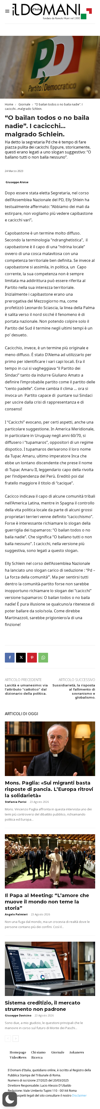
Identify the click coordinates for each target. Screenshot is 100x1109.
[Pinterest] (32, 658)
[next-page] (16, 1038)
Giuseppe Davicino (18, 1015)
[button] (9, 1099)
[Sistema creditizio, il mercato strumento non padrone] (50, 969)
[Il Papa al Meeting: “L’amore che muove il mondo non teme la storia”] (50, 861)
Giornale (24, 104)
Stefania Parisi (15, 802)
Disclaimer (79, 1095)
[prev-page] (8, 1038)
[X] (21, 658)
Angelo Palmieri (16, 914)
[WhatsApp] (43, 658)
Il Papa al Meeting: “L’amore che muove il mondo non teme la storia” (47, 901)
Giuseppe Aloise (17, 182)
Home (9, 104)
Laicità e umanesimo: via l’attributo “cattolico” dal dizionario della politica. (26, 689)
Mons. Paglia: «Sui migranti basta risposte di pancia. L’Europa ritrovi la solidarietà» (49, 789)
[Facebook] (10, 658)
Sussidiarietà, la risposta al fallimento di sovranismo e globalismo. (73, 691)
